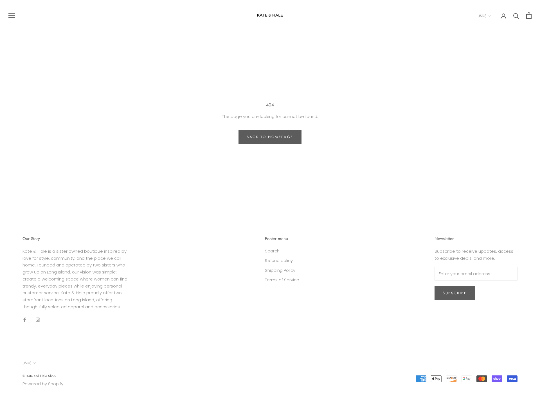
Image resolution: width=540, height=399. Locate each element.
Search (272, 251)
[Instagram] (38, 319)
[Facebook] (24, 319)
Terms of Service (282, 280)
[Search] (516, 16)
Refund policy (279, 260)
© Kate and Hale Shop (39, 376)
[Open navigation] (11, 15)
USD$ (482, 16)
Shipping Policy (280, 270)
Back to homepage (270, 137)
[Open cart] (529, 15)
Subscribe (455, 293)
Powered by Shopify (42, 384)
